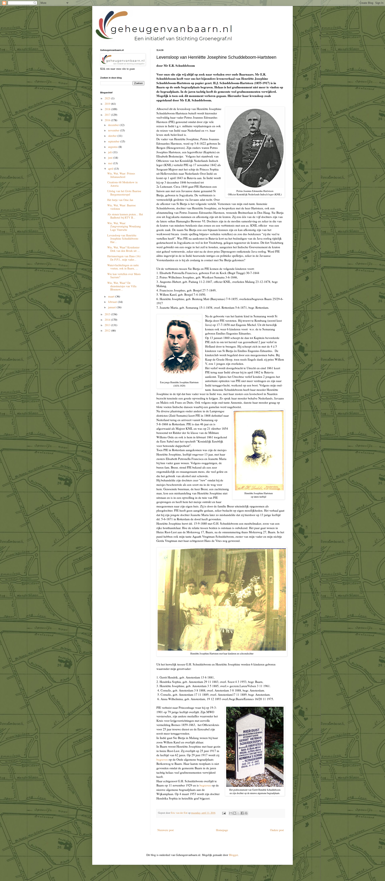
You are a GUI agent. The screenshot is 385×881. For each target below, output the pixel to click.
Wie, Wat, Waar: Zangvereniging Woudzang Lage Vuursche (124, 226)
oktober (113, 136)
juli (110, 152)
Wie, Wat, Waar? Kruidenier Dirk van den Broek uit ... (123, 249)
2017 (108, 115)
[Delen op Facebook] (242, 813)
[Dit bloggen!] (235, 813)
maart (111, 296)
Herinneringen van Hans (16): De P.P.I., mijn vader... (124, 257)
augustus (113, 147)
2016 (108, 120)
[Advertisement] (120, 359)
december (114, 125)
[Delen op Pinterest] (246, 813)
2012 (108, 330)
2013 (108, 325)
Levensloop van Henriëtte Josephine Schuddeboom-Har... (123, 238)
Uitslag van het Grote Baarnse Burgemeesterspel (124, 192)
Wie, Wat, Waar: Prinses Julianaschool (121, 175)
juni (110, 157)
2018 (108, 109)
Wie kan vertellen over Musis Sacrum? (124, 275)
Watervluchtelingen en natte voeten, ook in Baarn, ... (123, 266)
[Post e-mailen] (223, 812)
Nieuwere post (165, 830)
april (111, 168)
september (114, 141)
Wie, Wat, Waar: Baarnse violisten (121, 207)
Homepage (222, 830)
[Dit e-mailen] (231, 813)
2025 (108, 98)
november (114, 130)
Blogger (233, 855)
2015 (108, 314)
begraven (162, 759)
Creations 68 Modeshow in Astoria (122, 183)
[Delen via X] (238, 813)
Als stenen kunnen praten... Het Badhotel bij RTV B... (125, 216)
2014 (108, 320)
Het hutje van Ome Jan (120, 200)
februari (113, 302)
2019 (108, 104)
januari (112, 307)
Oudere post (277, 830)
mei (110, 163)
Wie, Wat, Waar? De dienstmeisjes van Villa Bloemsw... (121, 286)
